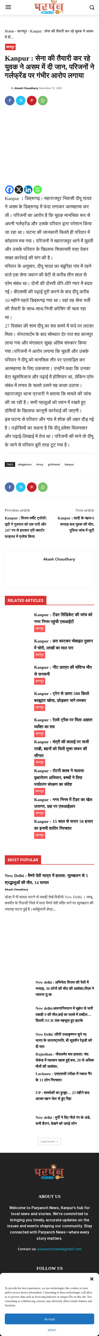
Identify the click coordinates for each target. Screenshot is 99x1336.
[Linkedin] (28, 189)
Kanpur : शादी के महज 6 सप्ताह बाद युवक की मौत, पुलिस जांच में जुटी (76, 524)
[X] (19, 189)
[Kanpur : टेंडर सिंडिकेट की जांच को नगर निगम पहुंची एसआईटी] (18, 620)
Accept (49, 1319)
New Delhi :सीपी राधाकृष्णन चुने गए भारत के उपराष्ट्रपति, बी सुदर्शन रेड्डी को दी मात (64, 1040)
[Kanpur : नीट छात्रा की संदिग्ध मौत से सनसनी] (18, 673)
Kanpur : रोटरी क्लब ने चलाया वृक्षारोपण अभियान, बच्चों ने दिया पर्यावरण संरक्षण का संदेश (59, 777)
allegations (24, 464)
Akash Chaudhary (26, 88)
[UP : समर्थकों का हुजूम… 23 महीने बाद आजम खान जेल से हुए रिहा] (18, 1099)
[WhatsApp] (43, 100)
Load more (48, 1141)
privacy (52, 1329)
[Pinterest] (32, 100)
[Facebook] (9, 100)
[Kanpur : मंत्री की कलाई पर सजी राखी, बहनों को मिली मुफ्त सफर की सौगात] (18, 747)
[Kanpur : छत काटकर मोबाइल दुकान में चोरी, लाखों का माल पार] (18, 647)
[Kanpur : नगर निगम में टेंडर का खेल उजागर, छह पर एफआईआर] (18, 805)
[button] (91, 1279)
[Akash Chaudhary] (8, 88)
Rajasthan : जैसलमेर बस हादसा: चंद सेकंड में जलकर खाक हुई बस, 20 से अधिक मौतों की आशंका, (65, 1060)
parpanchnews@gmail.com (59, 1249)
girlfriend (54, 464)
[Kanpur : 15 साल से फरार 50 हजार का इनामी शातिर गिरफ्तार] (18, 827)
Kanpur (69, 464)
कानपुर (22, 31)
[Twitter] (20, 100)
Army (39, 464)
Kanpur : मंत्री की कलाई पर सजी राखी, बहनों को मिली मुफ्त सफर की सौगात (61, 748)
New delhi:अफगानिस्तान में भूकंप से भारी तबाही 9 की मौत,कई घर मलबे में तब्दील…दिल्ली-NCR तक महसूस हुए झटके (64, 1014)
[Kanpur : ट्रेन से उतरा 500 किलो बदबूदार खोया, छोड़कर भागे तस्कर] (18, 699)
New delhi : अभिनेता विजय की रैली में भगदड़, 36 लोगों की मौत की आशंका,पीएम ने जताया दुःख (65, 988)
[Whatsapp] (37, 189)
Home (9, 31)
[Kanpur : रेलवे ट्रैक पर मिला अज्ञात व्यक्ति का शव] (18, 725)
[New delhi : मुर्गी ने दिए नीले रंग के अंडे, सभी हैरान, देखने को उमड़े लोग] (18, 1124)
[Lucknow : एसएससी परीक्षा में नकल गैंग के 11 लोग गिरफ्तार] (18, 1080)
